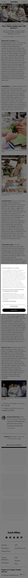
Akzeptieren (14, 310)
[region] (14, 289)
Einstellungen (14, 306)
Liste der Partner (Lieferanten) (9, 301)
